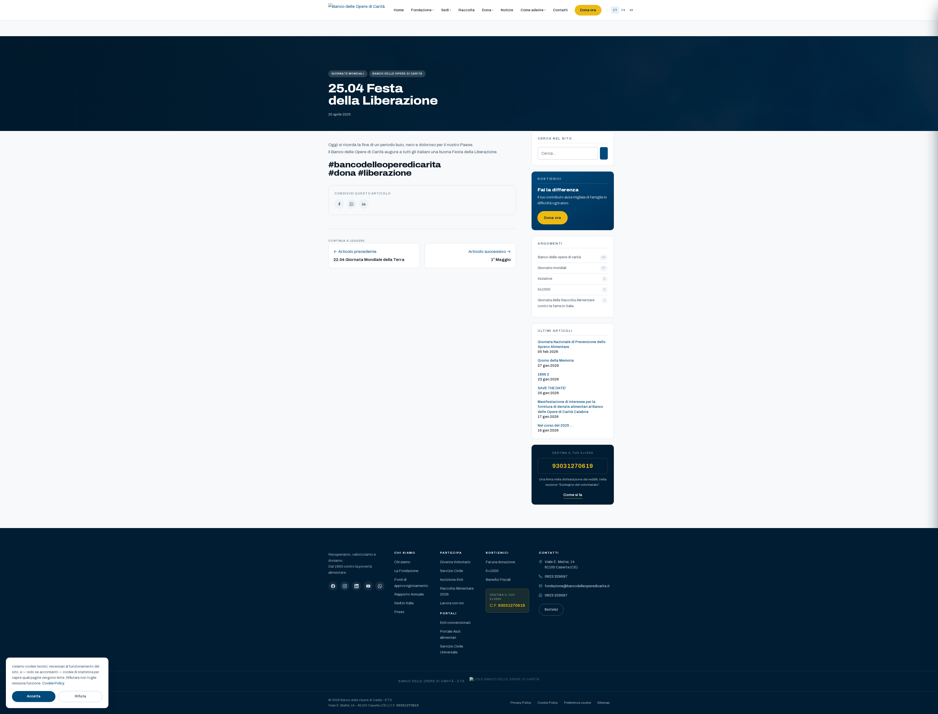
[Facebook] (333, 586)
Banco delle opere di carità (398, 73)
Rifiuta (80, 696)
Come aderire (532, 10)
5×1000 (492, 571)
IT (615, 10)
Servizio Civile (451, 571)
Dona (486, 10)
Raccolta (466, 10)
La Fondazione (406, 571)
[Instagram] (344, 586)
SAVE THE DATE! (552, 388)
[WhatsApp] (379, 586)
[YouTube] (368, 586)
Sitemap (603, 702)
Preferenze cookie (577, 702)
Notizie (507, 10)
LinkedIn (364, 204)
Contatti (560, 10)
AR (632, 10)
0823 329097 (556, 576)
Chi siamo (402, 562)
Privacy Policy (521, 702)
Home (399, 10)
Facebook (339, 204)
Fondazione (421, 10)
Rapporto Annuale (409, 594)
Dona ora (588, 10)
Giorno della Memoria (556, 360)
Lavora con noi (452, 603)
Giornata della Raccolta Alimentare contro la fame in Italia (566, 303)
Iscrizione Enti (451, 580)
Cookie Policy (547, 702)
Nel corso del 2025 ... (555, 425)
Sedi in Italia (404, 603)
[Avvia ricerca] (604, 153)
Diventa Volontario (455, 562)
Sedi (445, 10)
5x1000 (544, 289)
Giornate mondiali (347, 73)
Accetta (34, 696)
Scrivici (551, 609)
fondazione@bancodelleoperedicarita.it (577, 586)
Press (399, 612)
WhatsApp (351, 204)
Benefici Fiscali (498, 580)
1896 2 (543, 374)
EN (623, 10)
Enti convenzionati (455, 623)
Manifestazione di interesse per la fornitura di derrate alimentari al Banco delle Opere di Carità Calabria (570, 406)
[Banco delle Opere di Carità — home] (356, 10)
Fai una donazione (500, 562)
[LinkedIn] (356, 586)
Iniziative (545, 279)
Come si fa (572, 495)
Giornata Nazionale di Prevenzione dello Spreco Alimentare (572, 344)
